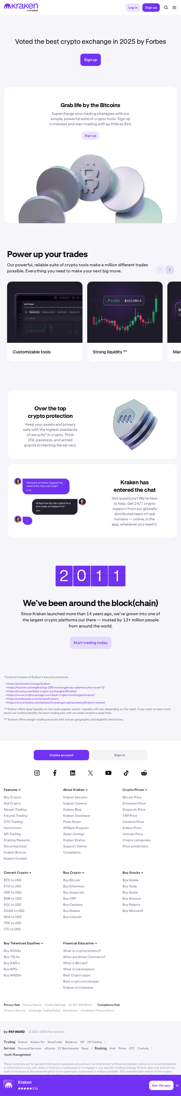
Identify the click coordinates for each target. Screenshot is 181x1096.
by (14, 1032)
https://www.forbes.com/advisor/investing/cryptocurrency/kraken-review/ (56, 702)
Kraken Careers (75, 803)
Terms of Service (15, 1010)
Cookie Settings (55, 1005)
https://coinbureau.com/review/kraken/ (33, 699)
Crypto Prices (135, 790)
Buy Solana (71, 911)
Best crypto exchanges (81, 981)
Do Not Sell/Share (80, 1005)
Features (12, 790)
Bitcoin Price (132, 797)
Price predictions (135, 846)
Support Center (75, 846)
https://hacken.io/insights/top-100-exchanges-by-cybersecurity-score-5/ (56, 687)
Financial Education (80, 943)
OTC (132, 1048)
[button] (177, 1086)
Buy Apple (130, 892)
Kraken (23, 1042)
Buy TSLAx (12, 957)
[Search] (166, 7)
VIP (82, 1042)
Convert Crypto (17, 872)
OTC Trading (13, 822)
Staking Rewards (17, 840)
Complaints (72, 852)
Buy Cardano (73, 904)
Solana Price (132, 828)
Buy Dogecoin (73, 892)
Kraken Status (74, 840)
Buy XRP (69, 898)
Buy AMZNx (12, 975)
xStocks (49, 1048)
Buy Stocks (133, 872)
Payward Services (29, 1048)
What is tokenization (79, 969)
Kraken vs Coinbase (78, 987)
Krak (113, 1048)
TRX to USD (12, 923)
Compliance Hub (109, 1005)
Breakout (71, 1042)
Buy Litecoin (72, 917)
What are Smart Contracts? (84, 957)
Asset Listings (73, 834)
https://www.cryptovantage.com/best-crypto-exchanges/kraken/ (51, 695)
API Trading (12, 834)
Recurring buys (15, 846)
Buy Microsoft (133, 911)
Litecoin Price (133, 834)
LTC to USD (12, 929)
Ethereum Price (134, 803)
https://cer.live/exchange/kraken (28, 684)
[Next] (169, 270)
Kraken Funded (15, 858)
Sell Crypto (12, 803)
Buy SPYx (11, 969)
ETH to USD (12, 886)
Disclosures (70, 1010)
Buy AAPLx (12, 963)
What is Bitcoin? (75, 963)
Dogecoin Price (134, 809)
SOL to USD (12, 904)
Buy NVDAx (12, 951)
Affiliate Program (76, 828)
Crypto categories (137, 840)
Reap (85, 1048)
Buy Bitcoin (71, 880)
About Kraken (75, 790)
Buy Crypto (12, 797)
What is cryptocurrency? (82, 951)
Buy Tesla (130, 886)
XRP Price (130, 815)
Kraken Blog (72, 809)
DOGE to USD (14, 911)
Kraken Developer (76, 815)
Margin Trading (15, 809)
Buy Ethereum (73, 886)
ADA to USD (13, 917)
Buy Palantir (131, 904)
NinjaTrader (55, 1042)
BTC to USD (12, 880)
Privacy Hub (12, 1005)
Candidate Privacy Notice (98, 1010)
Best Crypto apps (76, 975)
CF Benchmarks (68, 1048)
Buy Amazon (132, 898)
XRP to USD (12, 892)
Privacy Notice (32, 1005)
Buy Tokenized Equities (23, 943)
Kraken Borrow (15, 852)
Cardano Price (133, 822)
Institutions (12, 828)
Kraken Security (75, 797)
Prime (122, 1048)
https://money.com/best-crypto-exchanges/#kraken (42, 691)
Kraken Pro (37, 1042)
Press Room (72, 822)
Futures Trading (16, 815)
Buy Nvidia (130, 880)
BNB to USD (13, 898)
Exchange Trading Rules (44, 1010)
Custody (143, 1048)
